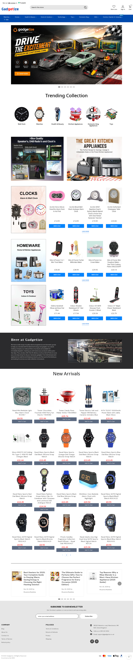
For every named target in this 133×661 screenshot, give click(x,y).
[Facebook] (92, 641)
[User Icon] (122, 6)
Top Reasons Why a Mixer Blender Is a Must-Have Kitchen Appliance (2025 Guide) (109, 577)
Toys (111, 124)
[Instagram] (97, 641)
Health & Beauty (57, 124)
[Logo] (14, 9)
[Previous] (15, 55)
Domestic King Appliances (93, 125)
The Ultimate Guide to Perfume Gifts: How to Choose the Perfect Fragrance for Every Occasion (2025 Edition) (72, 578)
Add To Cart (22, 421)
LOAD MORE (85, 231)
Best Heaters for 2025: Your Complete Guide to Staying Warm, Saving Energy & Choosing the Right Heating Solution (34, 578)
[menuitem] (7, 17)
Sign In (123, 9)
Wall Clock (21, 124)
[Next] (118, 55)
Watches (39, 124)
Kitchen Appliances (75, 124)
